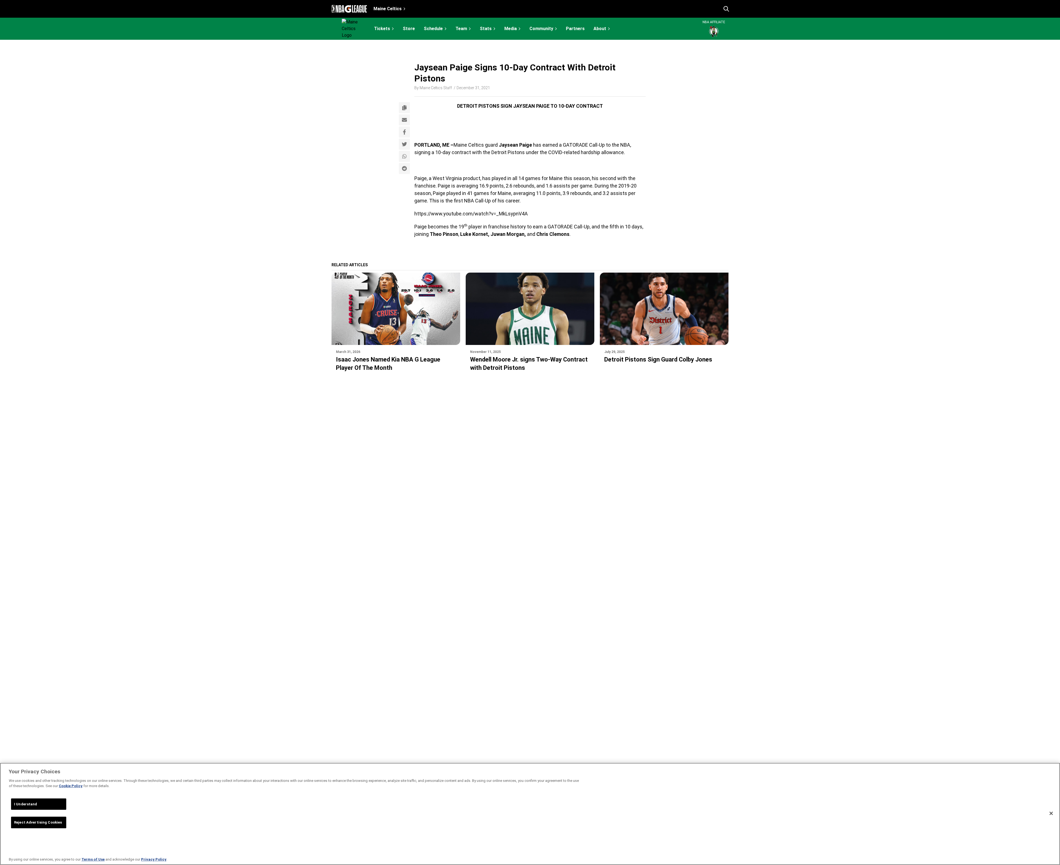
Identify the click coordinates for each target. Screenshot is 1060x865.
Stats (486, 28)
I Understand (25, 804)
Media (510, 28)
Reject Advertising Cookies (38, 822)
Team (461, 28)
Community (541, 28)
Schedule (433, 28)
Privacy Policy (153, 859)
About (599, 28)
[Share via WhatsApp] (404, 156)
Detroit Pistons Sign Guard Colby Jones (658, 359)
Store (409, 29)
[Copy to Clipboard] (404, 107)
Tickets (382, 28)
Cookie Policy (71, 786)
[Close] (1051, 813)
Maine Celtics (387, 8)
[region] (530, 814)
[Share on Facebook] (404, 132)
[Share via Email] (404, 119)
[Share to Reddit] (404, 168)
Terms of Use (93, 859)
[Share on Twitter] (404, 144)
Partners (575, 29)
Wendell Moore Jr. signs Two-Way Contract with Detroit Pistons (529, 363)
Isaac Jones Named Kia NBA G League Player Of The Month (388, 363)
